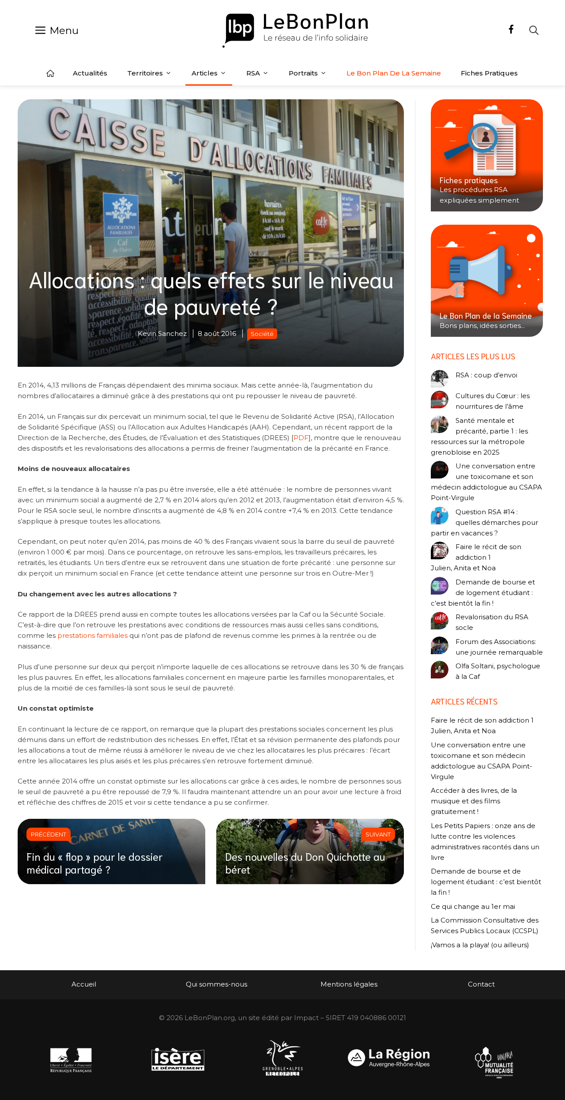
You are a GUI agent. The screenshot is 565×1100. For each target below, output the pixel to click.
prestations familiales (92, 635)
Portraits (303, 73)
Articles (205, 73)
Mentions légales (348, 984)
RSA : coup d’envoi (486, 375)
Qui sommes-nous (216, 984)
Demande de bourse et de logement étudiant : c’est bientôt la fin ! (483, 592)
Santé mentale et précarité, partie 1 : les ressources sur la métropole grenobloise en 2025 (479, 436)
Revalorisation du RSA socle (492, 622)
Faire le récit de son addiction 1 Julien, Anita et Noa (476, 557)
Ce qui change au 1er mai (473, 906)
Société (262, 333)
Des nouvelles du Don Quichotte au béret (305, 862)
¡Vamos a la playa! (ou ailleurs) (480, 945)
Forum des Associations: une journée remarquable (499, 646)
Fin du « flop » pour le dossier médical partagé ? (94, 862)
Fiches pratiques (489, 73)
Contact (481, 984)
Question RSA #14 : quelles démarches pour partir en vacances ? (484, 522)
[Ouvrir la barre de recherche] (534, 30)
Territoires (145, 73)
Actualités (90, 73)
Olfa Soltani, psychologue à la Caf (498, 671)
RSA (253, 73)
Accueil (50, 73)
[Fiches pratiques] (487, 155)
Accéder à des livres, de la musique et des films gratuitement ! (474, 801)
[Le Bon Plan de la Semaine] (487, 281)
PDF (301, 437)
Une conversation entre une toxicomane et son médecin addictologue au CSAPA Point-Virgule (486, 482)
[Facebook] (511, 30)
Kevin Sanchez (162, 333)
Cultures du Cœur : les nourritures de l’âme (493, 401)
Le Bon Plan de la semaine (394, 73)
